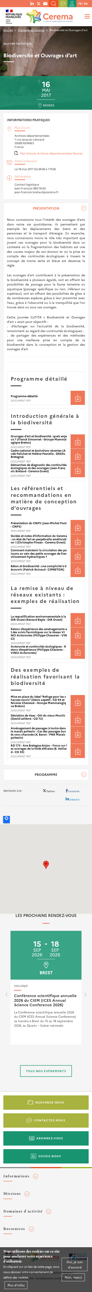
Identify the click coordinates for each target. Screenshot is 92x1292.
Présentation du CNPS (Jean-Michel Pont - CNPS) (39, 524)
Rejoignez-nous (49, 1102)
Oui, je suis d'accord (75, 1264)
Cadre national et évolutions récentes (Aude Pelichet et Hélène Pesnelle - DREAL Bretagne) (38, 454)
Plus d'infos (16, 1285)
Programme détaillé (24, 396)
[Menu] (87, 16)
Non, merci (73, 1277)
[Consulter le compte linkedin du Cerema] (32, 3)
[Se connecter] (71, 3)
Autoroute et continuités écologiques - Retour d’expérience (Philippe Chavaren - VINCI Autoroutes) (38, 649)
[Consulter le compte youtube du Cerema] (45, 3)
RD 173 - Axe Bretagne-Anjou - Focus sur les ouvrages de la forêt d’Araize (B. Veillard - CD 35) (39, 748)
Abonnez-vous (49, 1138)
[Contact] (63, 3)
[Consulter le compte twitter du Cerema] (39, 3)
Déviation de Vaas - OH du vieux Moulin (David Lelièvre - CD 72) (38, 716)
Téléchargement (78, 398)
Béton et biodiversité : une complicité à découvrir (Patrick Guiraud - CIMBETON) (38, 567)
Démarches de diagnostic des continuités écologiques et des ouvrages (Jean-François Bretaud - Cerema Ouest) (39, 468)
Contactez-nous (49, 1120)
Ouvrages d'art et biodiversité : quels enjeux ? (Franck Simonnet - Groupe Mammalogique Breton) (39, 439)
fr (80, 3)
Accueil (8, 30)
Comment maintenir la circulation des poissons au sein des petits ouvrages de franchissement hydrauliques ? (39, 553)
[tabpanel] (46, 484)
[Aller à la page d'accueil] (48, 15)
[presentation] (6, 996)
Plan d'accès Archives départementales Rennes (51, 153)
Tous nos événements (46, 1071)
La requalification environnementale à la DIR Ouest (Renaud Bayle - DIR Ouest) (38, 617)
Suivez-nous (49, 1156)
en (86, 3)
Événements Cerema (31, 30)
